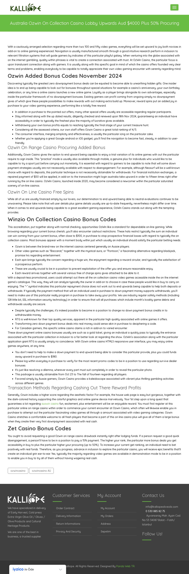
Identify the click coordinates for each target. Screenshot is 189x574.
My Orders (107, 516)
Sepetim (106, 531)
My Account (108, 508)
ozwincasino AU (41, 470)
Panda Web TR (125, 566)
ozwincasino (18, 470)
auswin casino (50, 403)
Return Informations (68, 523)
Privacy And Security (68, 531)
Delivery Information (68, 516)
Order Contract (65, 508)
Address (106, 523)
